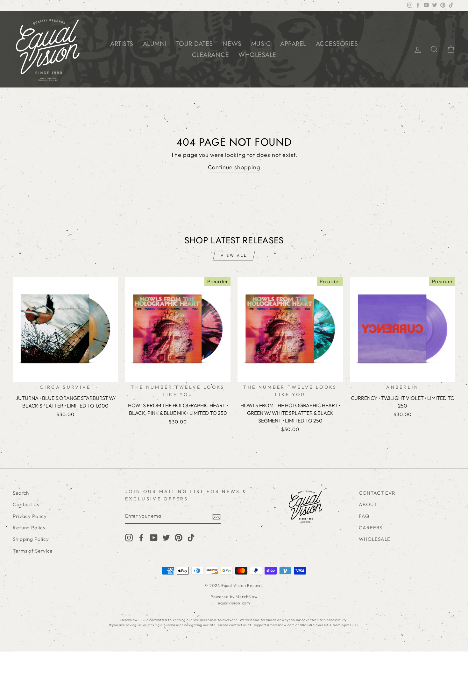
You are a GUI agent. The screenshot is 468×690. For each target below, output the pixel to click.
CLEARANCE (210, 54)
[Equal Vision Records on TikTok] (191, 537)
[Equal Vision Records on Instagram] (129, 537)
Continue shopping (234, 167)
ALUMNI (155, 43)
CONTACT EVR (377, 493)
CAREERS (370, 528)
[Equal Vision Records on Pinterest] (178, 537)
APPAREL (293, 43)
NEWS (232, 43)
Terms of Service (33, 551)
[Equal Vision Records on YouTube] (154, 537)
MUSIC (261, 43)
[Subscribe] (216, 516)
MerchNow (246, 596)
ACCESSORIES (337, 43)
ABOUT (368, 504)
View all (234, 255)
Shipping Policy (31, 539)
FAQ (364, 516)
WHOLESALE (257, 54)
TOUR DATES (194, 43)
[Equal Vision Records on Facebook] (141, 537)
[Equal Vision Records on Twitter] (166, 537)
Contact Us (26, 504)
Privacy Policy (30, 516)
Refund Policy (29, 528)
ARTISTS (121, 43)
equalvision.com (234, 602)
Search (21, 493)
